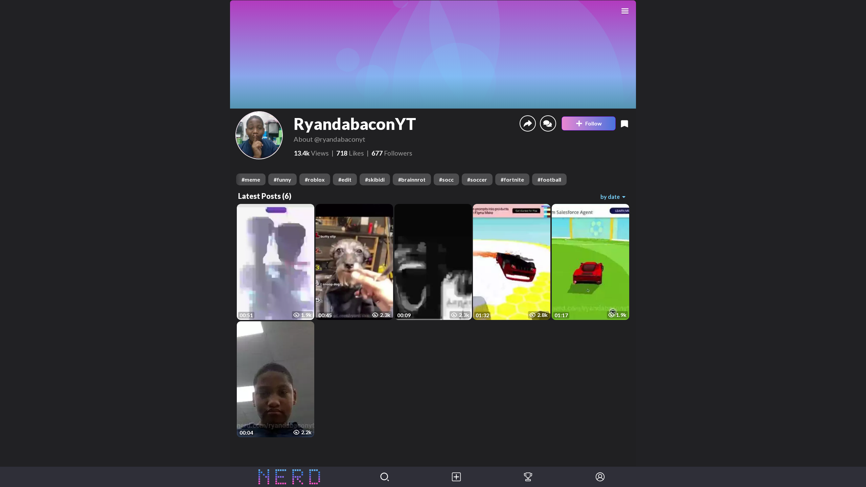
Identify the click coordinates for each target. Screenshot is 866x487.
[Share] (528, 123)
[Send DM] (548, 123)
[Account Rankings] (528, 477)
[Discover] (384, 477)
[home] (289, 477)
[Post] (456, 477)
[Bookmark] (624, 123)
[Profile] (600, 477)
